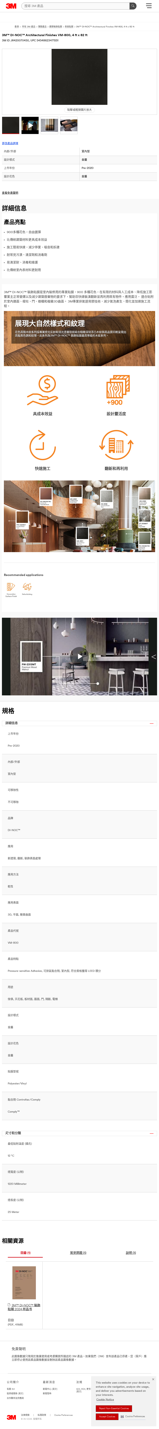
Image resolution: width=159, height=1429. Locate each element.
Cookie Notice (105, 1399)
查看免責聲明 (10, 193)
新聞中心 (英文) (50, 1389)
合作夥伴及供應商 (15, 1398)
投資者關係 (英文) (15, 1394)
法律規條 (25, 1415)
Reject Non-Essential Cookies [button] (114, 1408)
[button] (133, 1416)
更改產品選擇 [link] (10, 143)
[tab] (25, 1253)
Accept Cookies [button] (107, 1417)
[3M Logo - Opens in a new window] (11, 6)
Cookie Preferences (63, 1415)
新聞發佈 (47, 1394)
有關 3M (11, 1389)
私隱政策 (42, 1415)
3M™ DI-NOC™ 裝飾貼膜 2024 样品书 (24, 1307)
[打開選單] (149, 7)
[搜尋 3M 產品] (133, 6)
